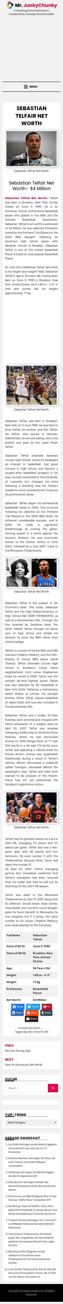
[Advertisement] (31, 49)
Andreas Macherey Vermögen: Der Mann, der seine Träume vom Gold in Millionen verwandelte (31, 1162)
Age (25, 1031)
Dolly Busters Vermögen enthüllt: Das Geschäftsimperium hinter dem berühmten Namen (32, 1186)
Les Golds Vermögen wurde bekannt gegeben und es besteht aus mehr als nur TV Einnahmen (32, 1148)
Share (19, 1006)
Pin (49, 1006)
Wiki (46, 1031)
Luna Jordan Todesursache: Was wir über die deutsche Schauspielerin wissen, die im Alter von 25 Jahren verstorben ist (32, 1273)
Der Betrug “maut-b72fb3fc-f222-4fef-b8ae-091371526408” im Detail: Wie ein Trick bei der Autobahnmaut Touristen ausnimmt (32, 1210)
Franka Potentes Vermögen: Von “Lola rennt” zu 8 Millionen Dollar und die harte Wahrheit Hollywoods (32, 1224)
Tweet (35, 1006)
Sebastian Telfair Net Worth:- (27, 198)
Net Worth (34, 1028)
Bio (30, 1031)
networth (38, 1031)
